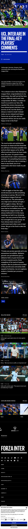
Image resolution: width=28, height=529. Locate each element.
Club (2, 484)
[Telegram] (2, 458)
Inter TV (3, 472)
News (2, 464)
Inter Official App (5, 480)
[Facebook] (8, 460)
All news (25, 315)
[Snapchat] (2, 460)
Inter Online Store (6, 476)
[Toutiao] (18, 460)
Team (3, 301)
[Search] (26, 3)
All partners (4, 435)
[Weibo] (5, 458)
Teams (2, 468)
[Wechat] (11, 460)
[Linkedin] (8, 458)
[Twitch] (18, 458)
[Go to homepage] (14, 3)
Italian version (4, 297)
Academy (3, 488)
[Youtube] (15, 458)
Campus (3, 493)
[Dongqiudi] (14, 460)
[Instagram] (21, 458)
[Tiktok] (12, 458)
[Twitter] (5, 460)
